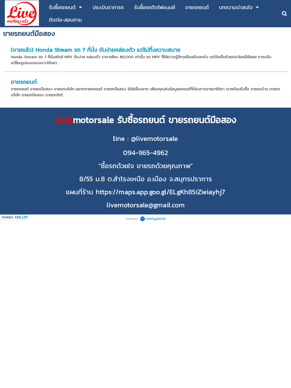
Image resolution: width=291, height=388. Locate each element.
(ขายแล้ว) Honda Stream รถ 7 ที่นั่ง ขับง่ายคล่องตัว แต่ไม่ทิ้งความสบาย (95, 49)
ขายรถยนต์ (24, 82)
